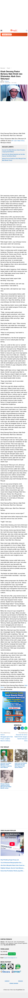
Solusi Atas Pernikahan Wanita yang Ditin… (12, 870)
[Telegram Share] (22, 728)
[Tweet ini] (18, 728)
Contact (7, 981)
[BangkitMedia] (14, 30)
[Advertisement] (14, 14)
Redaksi (20, 981)
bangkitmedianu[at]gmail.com (10, 957)
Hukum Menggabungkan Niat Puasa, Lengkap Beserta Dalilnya (7, 737)
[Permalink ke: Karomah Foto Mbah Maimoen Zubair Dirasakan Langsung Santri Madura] (7, 755)
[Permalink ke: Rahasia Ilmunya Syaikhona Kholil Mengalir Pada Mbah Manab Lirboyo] (7, 776)
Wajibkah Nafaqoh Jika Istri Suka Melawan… (13, 868)
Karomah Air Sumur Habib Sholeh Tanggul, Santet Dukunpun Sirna (21, 737)
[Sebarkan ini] (15, 728)
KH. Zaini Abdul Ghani (18, 141)
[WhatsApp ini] (25, 728)
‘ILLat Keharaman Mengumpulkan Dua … (12, 862)
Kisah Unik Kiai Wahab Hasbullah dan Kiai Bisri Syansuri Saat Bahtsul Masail (21, 765)
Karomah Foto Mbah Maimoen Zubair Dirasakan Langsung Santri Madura (6, 765)
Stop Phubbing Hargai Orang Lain (10, 859)
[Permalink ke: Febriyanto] (2, 82)
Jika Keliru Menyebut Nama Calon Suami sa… (13, 865)
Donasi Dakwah (14, 983)
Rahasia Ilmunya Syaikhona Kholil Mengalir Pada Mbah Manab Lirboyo (6, 786)
